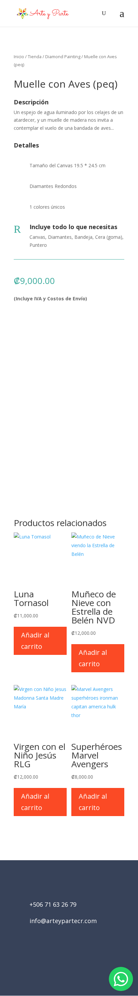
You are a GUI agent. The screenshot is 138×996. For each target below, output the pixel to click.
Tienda (35, 57)
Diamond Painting (62, 57)
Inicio (19, 57)
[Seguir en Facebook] (60, 958)
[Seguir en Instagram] (78, 958)
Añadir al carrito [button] (35, 640)
